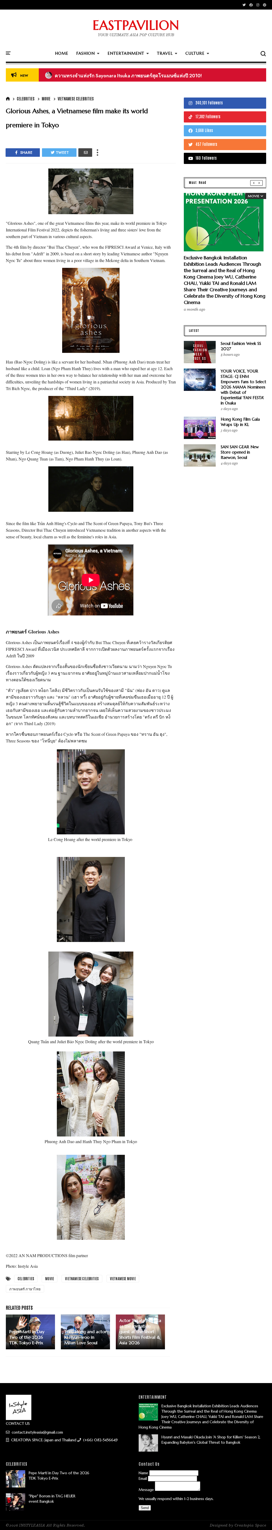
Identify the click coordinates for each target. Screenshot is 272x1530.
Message (146, 1489)
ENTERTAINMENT (126, 53)
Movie (46, 98)
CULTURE (195, 53)
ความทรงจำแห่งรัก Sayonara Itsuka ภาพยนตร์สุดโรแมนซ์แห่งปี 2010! (123, 75)
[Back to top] (259, 1517)
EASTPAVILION (136, 25)
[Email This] (85, 152)
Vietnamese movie (123, 1278)
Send (145, 1508)
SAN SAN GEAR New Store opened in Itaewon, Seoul (240, 452)
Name (143, 1472)
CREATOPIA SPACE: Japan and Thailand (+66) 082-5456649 (64, 1440)
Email (143, 1478)
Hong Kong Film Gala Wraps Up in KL (240, 422)
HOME (61, 53)
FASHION (85, 53)
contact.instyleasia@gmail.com (37, 1432)
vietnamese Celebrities (76, 98)
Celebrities (26, 98)
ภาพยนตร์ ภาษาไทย (25, 1288)
